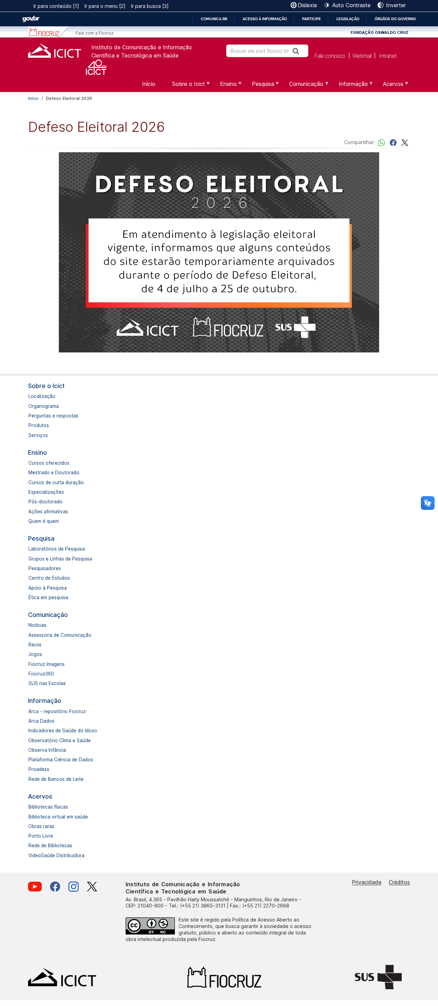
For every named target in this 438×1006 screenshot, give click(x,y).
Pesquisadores (44, 568)
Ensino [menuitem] (224, 86)
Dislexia (307, 5)
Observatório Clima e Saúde (59, 740)
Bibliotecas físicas (48, 807)
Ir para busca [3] (150, 6)
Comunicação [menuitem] (302, 86)
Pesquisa (41, 538)
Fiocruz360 (41, 673)
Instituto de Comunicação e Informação (141, 47)
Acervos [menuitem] (389, 86)
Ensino (37, 452)
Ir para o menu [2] (105, 6)
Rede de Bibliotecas (50, 845)
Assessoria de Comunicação (59, 635)
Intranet (388, 55)
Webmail (361, 55)
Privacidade (367, 882)
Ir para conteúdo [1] (56, 6)
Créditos (399, 882)
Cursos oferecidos (48, 463)
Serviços (38, 435)
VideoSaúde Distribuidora (56, 855)
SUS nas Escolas (47, 683)
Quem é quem (43, 521)
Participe (311, 18)
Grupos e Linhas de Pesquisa (60, 559)
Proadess (38, 769)
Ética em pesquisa (48, 597)
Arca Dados (41, 721)
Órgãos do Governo (395, 18)
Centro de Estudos (49, 578)
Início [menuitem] (148, 83)
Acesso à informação (265, 18)
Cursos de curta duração (56, 482)
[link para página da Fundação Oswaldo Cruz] (379, 32)
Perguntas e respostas (53, 415)
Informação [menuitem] (349, 86)
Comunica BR (214, 18)
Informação (44, 700)
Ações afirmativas (48, 511)
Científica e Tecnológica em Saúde (135, 55)
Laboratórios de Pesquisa (56, 549)
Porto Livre (40, 836)
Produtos (38, 425)
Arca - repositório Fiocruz (57, 711)
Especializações (46, 492)
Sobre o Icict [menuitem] (184, 86)
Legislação (347, 18)
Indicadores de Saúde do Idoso (62, 730)
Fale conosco (329, 55)
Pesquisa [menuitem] (259, 86)
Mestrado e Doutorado (53, 472)
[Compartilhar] (393, 142)
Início (33, 98)
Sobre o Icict (46, 385)
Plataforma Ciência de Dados (60, 759)
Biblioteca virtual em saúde (58, 817)
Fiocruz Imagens (46, 664)
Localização (41, 396)
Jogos (35, 654)
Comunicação (48, 614)
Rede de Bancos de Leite (55, 779)
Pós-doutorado (45, 501)
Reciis (34, 644)
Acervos (40, 796)
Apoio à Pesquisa (47, 588)
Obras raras (41, 826)
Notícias (37, 625)
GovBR (30, 19)
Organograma (43, 406)
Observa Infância (47, 750)
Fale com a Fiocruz (95, 33)
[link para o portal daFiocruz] (48, 32)
